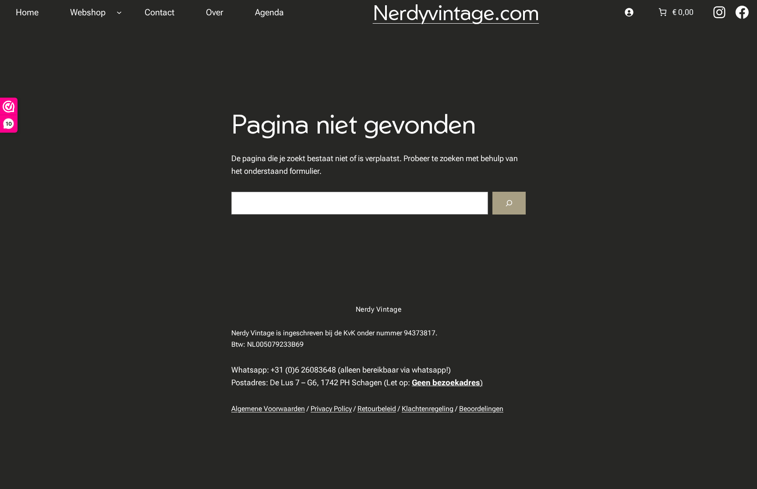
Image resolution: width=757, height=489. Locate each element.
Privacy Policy (331, 409)
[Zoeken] (509, 203)
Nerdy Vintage (378, 309)
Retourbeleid (376, 409)
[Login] (629, 12)
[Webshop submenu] (119, 12)
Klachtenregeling (427, 409)
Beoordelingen (481, 409)
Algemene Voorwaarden (268, 409)
